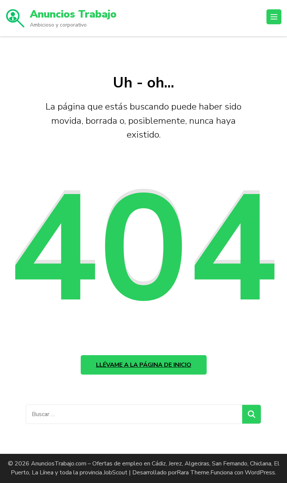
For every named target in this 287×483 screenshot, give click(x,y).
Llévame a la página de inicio (143, 365)
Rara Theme (193, 472)
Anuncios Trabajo (73, 14)
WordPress (260, 472)
